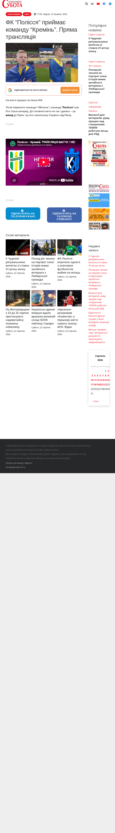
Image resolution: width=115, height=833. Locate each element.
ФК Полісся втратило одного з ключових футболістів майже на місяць (68, 265)
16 (108, 380)
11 (94, 380)
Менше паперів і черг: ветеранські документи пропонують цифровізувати (98, 336)
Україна (92, 110)
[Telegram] (110, 3)
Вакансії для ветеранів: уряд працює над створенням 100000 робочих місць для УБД (98, 124)
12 (97, 380)
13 (100, 380)
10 (92, 380)
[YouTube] (98, 3)
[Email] (92, 3)
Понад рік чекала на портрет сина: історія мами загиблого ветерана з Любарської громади (43, 269)
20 (100, 384)
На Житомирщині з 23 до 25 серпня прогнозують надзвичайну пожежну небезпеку (18, 318)
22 (105, 384)
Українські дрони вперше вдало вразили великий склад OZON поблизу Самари (43, 316)
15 (105, 380)
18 (94, 384)
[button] (87, 3)
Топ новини (94, 65)
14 (103, 380)
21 (103, 384)
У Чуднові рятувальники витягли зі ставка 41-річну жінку (17, 264)
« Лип (95, 401)
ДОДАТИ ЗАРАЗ (70, 90)
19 (97, 384)
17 (92, 384)
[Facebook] (104, 3)
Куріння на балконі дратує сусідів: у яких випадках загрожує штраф (98, 319)
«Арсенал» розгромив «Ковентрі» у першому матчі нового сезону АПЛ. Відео (67, 318)
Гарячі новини (96, 34)
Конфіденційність (15, 467)
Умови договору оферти (19, 462)
